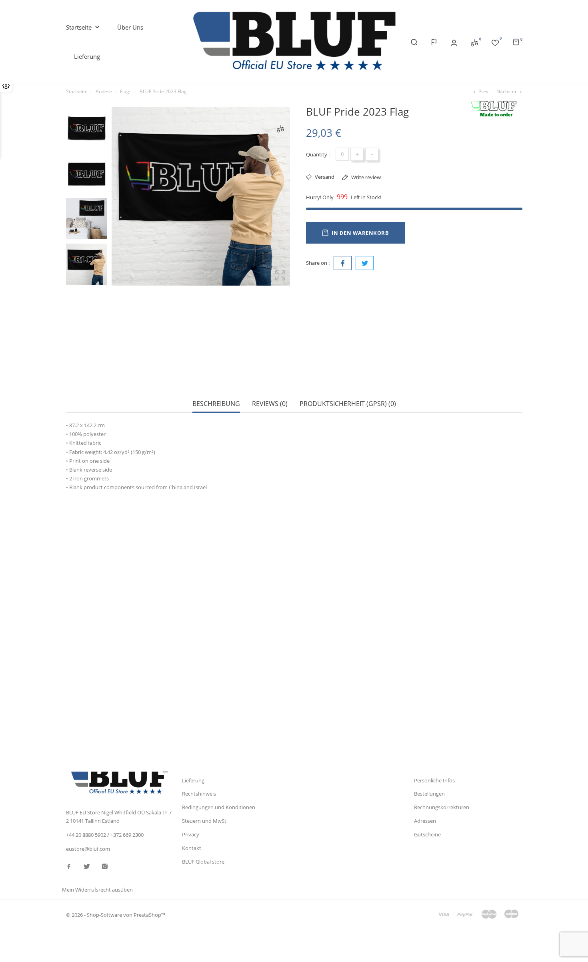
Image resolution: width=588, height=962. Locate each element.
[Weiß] (91, 582)
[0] (474, 42)
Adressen (425, 820)
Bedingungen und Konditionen (218, 807)
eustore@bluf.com (88, 848)
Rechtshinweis (199, 793)
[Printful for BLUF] (496, 109)
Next (86, 289)
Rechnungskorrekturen (441, 807)
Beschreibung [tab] (216, 404)
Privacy (190, 834)
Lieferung (87, 56)
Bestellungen (429, 793)
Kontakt (191, 848)
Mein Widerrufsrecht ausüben (97, 889)
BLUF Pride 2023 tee (98, 708)
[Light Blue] (91, 606)
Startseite (83, 27)
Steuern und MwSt (204, 820)
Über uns (130, 27)
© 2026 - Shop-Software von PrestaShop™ (115, 914)
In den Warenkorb (360, 232)
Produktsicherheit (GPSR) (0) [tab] (348, 404)
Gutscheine (427, 834)
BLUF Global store (203, 861)
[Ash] (91, 598)
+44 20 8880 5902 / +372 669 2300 (105, 834)
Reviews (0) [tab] (270, 404)
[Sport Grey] (91, 590)
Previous (86, 101)
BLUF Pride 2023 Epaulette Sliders (268, 708)
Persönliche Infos (434, 780)
